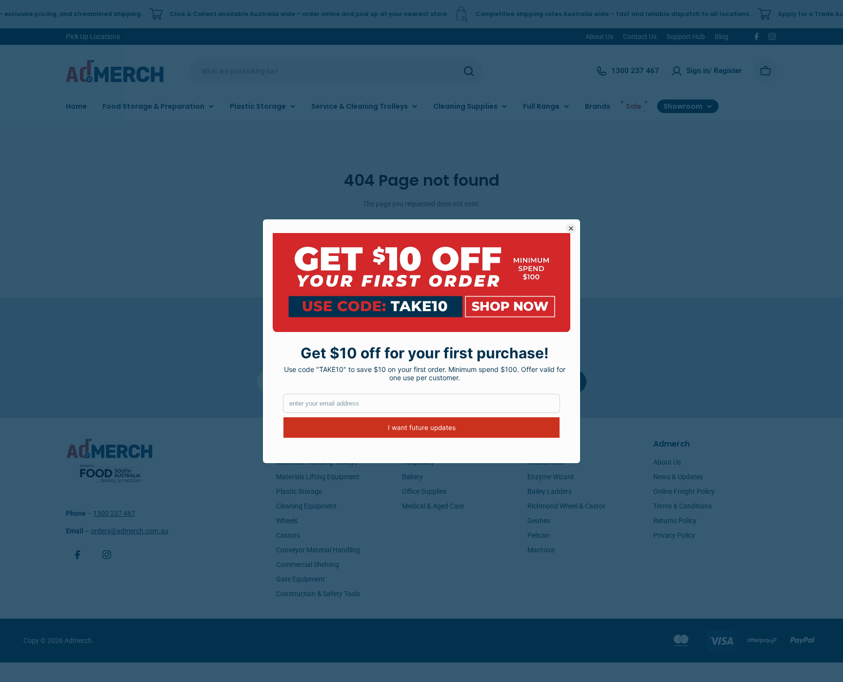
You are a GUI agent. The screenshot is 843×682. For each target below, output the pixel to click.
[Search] (469, 71)
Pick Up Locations (93, 36)
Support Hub (685, 36)
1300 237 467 (114, 513)
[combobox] (336, 71)
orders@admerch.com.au (129, 531)
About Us (599, 36)
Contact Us (640, 36)
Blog (721, 36)
